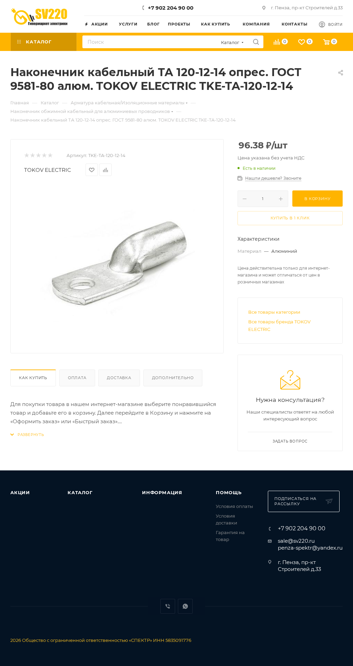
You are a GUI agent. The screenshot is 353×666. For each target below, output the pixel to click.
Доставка (119, 377)
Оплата (77, 377)
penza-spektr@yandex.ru (310, 547)
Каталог (80, 492)
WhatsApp (185, 606)
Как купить (33, 377)
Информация (162, 492)
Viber (167, 606)
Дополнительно (173, 377)
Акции (20, 492)
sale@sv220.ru (296, 541)
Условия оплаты (234, 506)
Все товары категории (274, 312)
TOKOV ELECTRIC (47, 170)
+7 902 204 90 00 (170, 7)
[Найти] (256, 41)
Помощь (229, 492)
